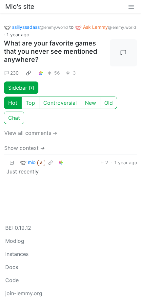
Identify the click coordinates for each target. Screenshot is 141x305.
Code (12, 280)
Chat (14, 118)
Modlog (14, 241)
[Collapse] (12, 162)
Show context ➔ (24, 148)
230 (14, 73)
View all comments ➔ (30, 133)
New (90, 102)
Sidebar (17, 87)
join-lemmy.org (23, 293)
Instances (17, 254)
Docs (11, 267)
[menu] (131, 6)
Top (30, 102)
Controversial (60, 102)
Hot (12, 102)
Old (108, 102)
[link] (28, 72)
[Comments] (123, 53)
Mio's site (19, 6)
